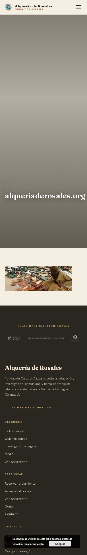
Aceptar (60, 544)
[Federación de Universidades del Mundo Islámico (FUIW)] (75, 338)
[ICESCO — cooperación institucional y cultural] (14, 338)
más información (34, 544)
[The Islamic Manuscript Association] (46, 338)
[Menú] (79, 7)
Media (9, 454)
